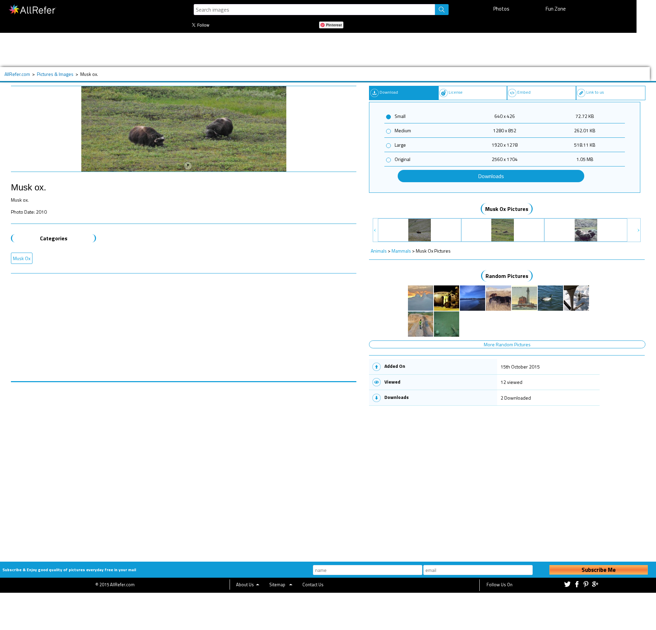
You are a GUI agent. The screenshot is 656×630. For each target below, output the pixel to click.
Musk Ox (21, 258)
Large (400, 144)
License (456, 92)
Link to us (595, 92)
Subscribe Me (599, 569)
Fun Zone (556, 9)
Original (402, 159)
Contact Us (313, 584)
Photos (501, 9)
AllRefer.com (17, 74)
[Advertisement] (231, 50)
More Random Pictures (507, 344)
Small (400, 116)
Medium (403, 130)
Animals (379, 250)
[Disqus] (183, 467)
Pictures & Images (55, 74)
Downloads (491, 176)
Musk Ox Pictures (506, 209)
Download (389, 92)
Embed (524, 92)
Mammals (401, 250)
